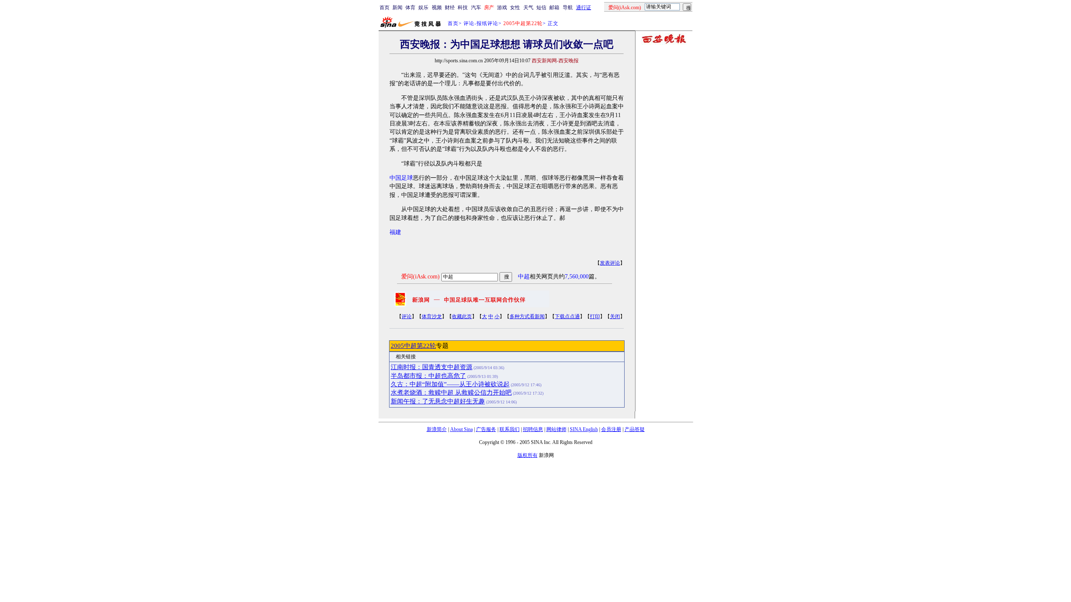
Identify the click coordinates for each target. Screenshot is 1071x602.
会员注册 (611, 429)
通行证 (583, 7)
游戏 (502, 7)
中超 (524, 276)
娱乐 (423, 7)
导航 (568, 7)
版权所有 (528, 455)
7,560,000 (577, 276)
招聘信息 (533, 429)
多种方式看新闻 (527, 316)
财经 (450, 7)
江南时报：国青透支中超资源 (431, 367)
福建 (395, 232)
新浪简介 (437, 429)
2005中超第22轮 (413, 345)
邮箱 (554, 7)
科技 (463, 7)
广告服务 (486, 429)
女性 (515, 7)
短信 (541, 7)
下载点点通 (567, 316)
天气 (528, 7)
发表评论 (610, 263)
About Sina (461, 429)
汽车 (476, 7)
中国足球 (401, 178)
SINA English (584, 429)
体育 (410, 7)
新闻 (397, 7)
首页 (384, 7)
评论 (407, 316)
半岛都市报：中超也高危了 (428, 375)
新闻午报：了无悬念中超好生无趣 (438, 401)
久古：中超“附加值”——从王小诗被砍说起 (450, 384)
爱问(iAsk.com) (420, 276)
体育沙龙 (432, 316)
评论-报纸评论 (481, 23)
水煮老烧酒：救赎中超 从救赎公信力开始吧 (451, 392)
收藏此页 (462, 316)
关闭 (615, 316)
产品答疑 (635, 429)
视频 (437, 7)
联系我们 (510, 429)
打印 (595, 316)
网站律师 (556, 429)
